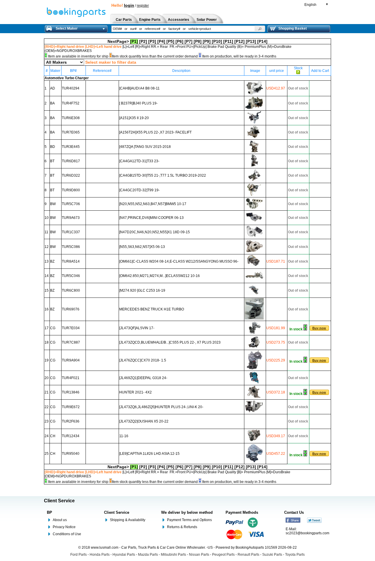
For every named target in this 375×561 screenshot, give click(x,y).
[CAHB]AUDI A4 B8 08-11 (139, 88)
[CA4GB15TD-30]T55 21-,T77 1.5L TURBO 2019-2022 (162, 175)
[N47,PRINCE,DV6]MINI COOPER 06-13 (151, 218)
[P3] (152, 41)
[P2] (143, 41)
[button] (260, 29)
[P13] (251, 41)
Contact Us (294, 512)
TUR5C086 (71, 247)
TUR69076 (70, 309)
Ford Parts (78, 554)
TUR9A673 (71, 218)
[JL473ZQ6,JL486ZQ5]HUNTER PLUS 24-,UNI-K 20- (161, 407)
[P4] (161, 41)
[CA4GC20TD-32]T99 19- (139, 190)
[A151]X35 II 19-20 (134, 118)
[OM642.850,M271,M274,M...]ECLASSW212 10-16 (159, 276)
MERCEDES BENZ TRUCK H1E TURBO (151, 309)
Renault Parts (248, 554)
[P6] (179, 41)
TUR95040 (70, 454)
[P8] (198, 41)
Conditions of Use (67, 534)
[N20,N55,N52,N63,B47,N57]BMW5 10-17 (152, 204)
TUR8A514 (71, 261)
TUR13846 (70, 392)
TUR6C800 (71, 290)
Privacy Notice (64, 527)
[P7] (188, 41)
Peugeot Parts (223, 554)
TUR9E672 (71, 407)
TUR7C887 (71, 342)
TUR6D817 (71, 161)
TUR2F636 (70, 421)
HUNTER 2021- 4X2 (135, 392)
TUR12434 (70, 436)
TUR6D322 (71, 175)
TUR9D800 (71, 190)
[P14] (262, 41)
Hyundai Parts (123, 554)
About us (60, 520)
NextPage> (118, 41)
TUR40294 (70, 88)
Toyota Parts (295, 554)
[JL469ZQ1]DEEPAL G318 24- (143, 378)
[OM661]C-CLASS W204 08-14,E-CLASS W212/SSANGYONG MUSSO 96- (178, 261)
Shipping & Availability (127, 520)
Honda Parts (100, 554)
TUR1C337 (71, 232)
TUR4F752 (70, 103)
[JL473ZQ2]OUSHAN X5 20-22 (143, 421)
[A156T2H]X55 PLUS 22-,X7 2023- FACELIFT (155, 132)
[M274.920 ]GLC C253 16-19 (142, 290)
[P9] (207, 41)
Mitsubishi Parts (173, 554)
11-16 (123, 436)
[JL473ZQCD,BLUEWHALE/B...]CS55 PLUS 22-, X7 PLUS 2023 (170, 342)
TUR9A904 (71, 360)
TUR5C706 (71, 204)
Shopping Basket (292, 28)
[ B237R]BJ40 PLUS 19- (138, 103)
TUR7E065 (71, 132)
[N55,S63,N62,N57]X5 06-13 (142, 247)
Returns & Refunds (182, 527)
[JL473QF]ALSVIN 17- (136, 328)
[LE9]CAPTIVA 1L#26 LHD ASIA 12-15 (149, 454)
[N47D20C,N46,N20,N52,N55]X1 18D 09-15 (154, 232)
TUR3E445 (71, 147)
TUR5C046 (71, 276)
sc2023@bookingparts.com (307, 533)
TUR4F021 (70, 378)
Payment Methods (242, 512)
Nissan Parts (199, 554)
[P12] (239, 41)
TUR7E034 (71, 328)
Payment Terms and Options (189, 520)
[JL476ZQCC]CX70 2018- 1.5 (142, 360)
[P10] (217, 41)
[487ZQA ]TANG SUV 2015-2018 (145, 147)
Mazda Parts (148, 554)
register (143, 6)
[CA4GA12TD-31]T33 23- (139, 161)
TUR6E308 (71, 118)
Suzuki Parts (272, 554)
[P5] (170, 41)
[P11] (228, 41)
